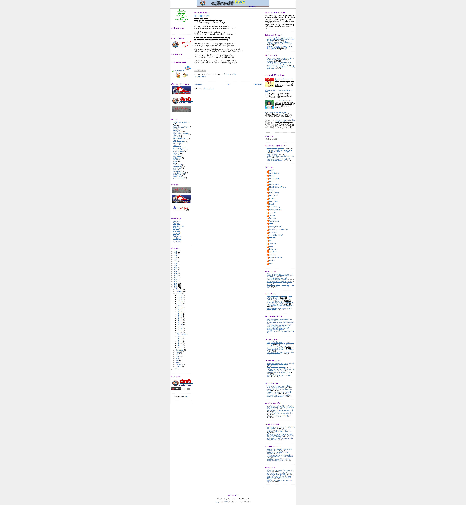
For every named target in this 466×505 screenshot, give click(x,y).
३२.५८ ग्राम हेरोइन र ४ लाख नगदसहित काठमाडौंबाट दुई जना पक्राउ (278, 395)
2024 (176, 255)
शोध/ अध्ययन (177, 168)
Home (229, 84)
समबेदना (175, 170)
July (177, 354)
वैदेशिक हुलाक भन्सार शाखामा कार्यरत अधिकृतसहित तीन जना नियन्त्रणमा (277, 279)
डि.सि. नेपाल (176, 228)
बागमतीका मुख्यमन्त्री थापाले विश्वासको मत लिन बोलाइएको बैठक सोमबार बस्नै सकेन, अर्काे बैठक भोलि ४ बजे (280, 407)
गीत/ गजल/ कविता (178, 150)
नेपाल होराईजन (177, 236)
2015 (176, 274)
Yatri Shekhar (274, 221)
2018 (176, 268)
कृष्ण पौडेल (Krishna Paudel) (278, 229)
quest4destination (275, 258)
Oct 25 (180, 306)
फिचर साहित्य (177, 156)
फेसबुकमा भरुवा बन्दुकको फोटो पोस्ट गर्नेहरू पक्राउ (279, 389)
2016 (176, 272)
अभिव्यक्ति (176, 137)
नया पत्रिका (176, 238)
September (180, 350)
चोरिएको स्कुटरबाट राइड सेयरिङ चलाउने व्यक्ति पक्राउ (280, 470)
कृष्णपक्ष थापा (273, 232)
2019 (176, 265)
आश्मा (271, 224)
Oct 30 (180, 297)
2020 (176, 263)
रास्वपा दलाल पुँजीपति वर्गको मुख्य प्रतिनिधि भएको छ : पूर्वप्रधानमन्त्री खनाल (279, 325)
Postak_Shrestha (275, 210)
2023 (176, 257)
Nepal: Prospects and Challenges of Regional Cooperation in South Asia (279, 42)
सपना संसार (176, 231)
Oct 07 (180, 337)
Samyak (272, 215)
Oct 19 (180, 314)
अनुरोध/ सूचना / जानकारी (180, 134)
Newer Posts (198, 84)
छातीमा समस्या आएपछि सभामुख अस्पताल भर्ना (280, 410)
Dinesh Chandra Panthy (277, 187)
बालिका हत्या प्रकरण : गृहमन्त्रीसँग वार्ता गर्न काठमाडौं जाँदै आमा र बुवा (279, 320)
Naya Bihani (273, 201)
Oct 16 (180, 320)
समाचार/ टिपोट (177, 175)
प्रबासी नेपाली (177, 241)
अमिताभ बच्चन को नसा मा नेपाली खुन (275, 112)
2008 (176, 288)
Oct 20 (180, 312)
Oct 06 (180, 339)
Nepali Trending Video (180, 127)
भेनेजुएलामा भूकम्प (272, 155)
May (177, 358)
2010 (176, 284)
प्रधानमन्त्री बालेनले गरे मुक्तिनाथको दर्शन (279, 372)
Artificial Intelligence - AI (181, 122)
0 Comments (200, 76)
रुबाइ (174, 163)
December (179, 290)
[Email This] (195, 70)
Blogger (185, 396)
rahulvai (272, 260)
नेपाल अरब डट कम (178, 226)
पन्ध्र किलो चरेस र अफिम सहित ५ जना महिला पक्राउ (280, 480)
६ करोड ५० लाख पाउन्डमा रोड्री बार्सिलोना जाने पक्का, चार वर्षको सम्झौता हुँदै (280, 347)
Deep (271, 181)
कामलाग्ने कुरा (177, 144)
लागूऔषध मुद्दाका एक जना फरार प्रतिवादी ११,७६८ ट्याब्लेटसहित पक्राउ (279, 386)
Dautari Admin (274, 179)
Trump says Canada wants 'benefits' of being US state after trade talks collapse (280, 60)
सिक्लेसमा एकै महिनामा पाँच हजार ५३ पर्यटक (279, 283)
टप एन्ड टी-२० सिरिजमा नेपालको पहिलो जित (279, 413)
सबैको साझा (176, 222)
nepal (175, 125)
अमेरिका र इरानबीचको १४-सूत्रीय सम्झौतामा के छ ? (280, 156)
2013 (176, 278)
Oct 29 (180, 300)
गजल (174, 145)
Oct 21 (180, 310)
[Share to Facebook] (202, 70)
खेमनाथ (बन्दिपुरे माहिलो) (276, 235)
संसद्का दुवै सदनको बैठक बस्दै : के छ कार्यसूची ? (280, 350)
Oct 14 (180, 324)
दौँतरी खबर (176, 155)
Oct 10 (180, 328)
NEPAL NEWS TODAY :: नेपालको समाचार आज (279, 91)
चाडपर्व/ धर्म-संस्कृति (178, 151)
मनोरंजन (175, 161)
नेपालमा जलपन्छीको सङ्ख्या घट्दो (276, 281)
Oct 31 (180, 295)
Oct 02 (180, 345)
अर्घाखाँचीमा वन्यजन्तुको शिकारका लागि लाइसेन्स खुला (280, 331)
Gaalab (271, 190)
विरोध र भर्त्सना (177, 165)
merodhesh (273, 252)
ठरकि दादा (272, 238)
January (179, 366)
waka (271, 263)
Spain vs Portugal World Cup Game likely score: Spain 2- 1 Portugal (279, 151)
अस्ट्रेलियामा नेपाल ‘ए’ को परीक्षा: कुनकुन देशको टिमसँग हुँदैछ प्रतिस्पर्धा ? (280, 353)
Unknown (272, 218)
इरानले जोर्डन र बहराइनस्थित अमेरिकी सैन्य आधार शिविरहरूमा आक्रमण (279, 159)
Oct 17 (180, 318)
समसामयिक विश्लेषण (179, 173)
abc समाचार (176, 233)
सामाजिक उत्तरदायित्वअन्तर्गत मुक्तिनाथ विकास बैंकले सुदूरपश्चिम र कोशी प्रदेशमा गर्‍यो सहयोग (280, 455)
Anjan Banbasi (274, 173)
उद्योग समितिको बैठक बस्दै (274, 342)
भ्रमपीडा (175, 160)
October (179, 294)
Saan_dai (272, 212)
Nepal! (271, 204)
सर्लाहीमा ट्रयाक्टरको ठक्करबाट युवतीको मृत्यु (279, 305)
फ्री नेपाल (176, 230)
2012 (176, 280)
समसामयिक (176, 171)
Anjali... (272, 170)
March (178, 362)
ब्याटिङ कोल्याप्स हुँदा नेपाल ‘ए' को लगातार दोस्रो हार (281, 323)
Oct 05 (180, 341)
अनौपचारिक (176, 135)
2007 (176, 369)
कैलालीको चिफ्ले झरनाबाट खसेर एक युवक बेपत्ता (279, 375)
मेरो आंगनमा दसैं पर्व (182, 334)
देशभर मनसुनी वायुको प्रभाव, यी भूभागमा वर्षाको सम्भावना (280, 344)
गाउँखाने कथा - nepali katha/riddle (179, 147)
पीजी (270, 241)
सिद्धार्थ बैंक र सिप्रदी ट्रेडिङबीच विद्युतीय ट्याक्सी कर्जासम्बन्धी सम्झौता (278, 459)
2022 (176, 259)
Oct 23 (180, 308)
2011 (176, 282)
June (178, 356)
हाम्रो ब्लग (176, 235)
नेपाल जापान (176, 223)
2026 (176, 251)
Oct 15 (180, 322)
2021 (176, 261)
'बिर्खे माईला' (272, 243)
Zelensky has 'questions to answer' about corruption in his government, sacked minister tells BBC (279, 64)
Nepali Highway (274, 207)
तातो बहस (176, 153)
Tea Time (176, 130)
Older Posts (258, 84)
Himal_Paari (273, 195)
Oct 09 (180, 330)
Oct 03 (180, 343)
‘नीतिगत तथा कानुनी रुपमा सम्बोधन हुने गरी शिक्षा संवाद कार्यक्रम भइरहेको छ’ (280, 303)
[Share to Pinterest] (205, 70)
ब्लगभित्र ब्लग (177, 158)
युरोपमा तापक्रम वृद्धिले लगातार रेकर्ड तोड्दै (279, 416)
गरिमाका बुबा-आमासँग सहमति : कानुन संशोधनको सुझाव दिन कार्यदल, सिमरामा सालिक (280, 364)
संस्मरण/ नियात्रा (178, 176)
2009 (176, 286)
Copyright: (217, 502)
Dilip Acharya (274, 184)
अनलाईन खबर (177, 240)
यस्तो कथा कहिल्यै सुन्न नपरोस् (283, 101)
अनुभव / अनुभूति (177, 132)
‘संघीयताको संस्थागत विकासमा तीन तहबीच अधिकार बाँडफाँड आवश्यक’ (279, 300)
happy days (273, 249)
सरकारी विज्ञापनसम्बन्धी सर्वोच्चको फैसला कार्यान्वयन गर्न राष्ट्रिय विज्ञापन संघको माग (279, 430)
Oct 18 (180, 316)
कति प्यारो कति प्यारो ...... (180, 139)
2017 (176, 270)
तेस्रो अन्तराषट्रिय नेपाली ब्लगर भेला (284, 79)
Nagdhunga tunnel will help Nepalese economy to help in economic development (280, 47)
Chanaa (272, 176)
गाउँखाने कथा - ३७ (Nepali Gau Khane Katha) (285, 120)
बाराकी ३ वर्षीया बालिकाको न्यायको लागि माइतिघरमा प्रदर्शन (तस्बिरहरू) (278, 328)
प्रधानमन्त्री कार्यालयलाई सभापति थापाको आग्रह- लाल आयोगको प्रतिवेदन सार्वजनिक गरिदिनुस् (279, 477)
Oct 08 (180, 332)
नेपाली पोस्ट (176, 225)
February (179, 364)
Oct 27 (180, 304)
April (177, 360)
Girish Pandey (274, 193)
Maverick (272, 198)
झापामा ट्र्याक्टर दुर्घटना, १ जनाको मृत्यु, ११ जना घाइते (280, 286)
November (179, 292)
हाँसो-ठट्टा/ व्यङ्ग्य (178, 178)
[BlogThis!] (198, 70)
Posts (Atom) (209, 89)
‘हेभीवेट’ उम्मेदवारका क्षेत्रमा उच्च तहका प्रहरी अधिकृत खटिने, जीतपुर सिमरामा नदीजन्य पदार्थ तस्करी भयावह (280, 275)
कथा (174, 140)
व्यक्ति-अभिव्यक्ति (177, 166)
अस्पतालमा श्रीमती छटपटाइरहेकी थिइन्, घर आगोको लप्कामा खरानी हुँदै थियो (279, 473)
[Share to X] (200, 70)
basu (271, 246)
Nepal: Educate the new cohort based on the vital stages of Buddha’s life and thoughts (280, 39)
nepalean (272, 255)
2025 (176, 253)
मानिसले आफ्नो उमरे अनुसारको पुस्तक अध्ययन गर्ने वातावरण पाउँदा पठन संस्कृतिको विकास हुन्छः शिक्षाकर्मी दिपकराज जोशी (280, 435)
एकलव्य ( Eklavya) (275, 227)
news (175, 129)
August (178, 352)
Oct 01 (180, 347)
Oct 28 (180, 302)
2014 (176, 276)
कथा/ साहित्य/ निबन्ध (179, 142)
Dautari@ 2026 (225, 502)
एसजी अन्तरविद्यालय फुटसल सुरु (276, 368)
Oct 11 (180, 326)
